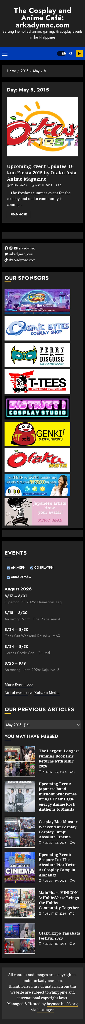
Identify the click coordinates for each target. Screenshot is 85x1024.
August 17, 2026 (54, 914)
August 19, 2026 (54, 881)
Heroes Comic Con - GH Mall (28, 653)
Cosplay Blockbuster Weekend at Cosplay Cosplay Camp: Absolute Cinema (58, 829)
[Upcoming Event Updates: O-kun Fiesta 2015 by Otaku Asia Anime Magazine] (42, 126)
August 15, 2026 (54, 944)
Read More (18, 214)
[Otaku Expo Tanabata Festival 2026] (20, 938)
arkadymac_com (21, 254)
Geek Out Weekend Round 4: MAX (32, 636)
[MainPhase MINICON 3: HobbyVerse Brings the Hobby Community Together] (20, 903)
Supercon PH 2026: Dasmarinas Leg (33, 602)
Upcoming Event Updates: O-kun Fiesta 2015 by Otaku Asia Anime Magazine (41, 172)
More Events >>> (19, 684)
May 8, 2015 (43, 186)
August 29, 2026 (55, 772)
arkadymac (26, 248)
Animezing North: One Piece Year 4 (32, 619)
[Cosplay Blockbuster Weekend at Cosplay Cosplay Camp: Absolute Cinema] (20, 832)
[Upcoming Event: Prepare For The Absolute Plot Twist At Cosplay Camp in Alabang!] (20, 867)
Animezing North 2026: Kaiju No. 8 (32, 669)
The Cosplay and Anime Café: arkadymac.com (42, 17)
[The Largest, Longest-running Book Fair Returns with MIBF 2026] (20, 761)
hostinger (45, 1009)
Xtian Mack (18, 186)
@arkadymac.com (21, 260)
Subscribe (79, 53)
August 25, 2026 (54, 843)
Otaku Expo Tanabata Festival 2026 (59, 936)
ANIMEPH (18, 567)
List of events (16, 692)
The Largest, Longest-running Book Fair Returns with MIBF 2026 (59, 758)
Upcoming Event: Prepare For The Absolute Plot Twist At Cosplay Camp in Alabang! (57, 865)
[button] (4, 54)
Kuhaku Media (47, 692)
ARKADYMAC (20, 577)
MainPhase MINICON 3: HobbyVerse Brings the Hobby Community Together (59, 900)
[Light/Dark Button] (61, 53)
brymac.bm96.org (62, 1003)
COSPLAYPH (43, 567)
